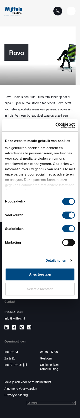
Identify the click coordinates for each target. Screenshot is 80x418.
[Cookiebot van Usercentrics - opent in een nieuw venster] (56, 125)
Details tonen (56, 260)
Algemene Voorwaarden (20, 388)
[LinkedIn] (6, 327)
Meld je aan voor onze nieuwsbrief (27, 382)
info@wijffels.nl (14, 318)
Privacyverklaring (16, 395)
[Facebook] (14, 327)
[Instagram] (29, 327)
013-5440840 (13, 312)
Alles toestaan (40, 274)
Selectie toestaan (40, 289)
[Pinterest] (22, 327)
